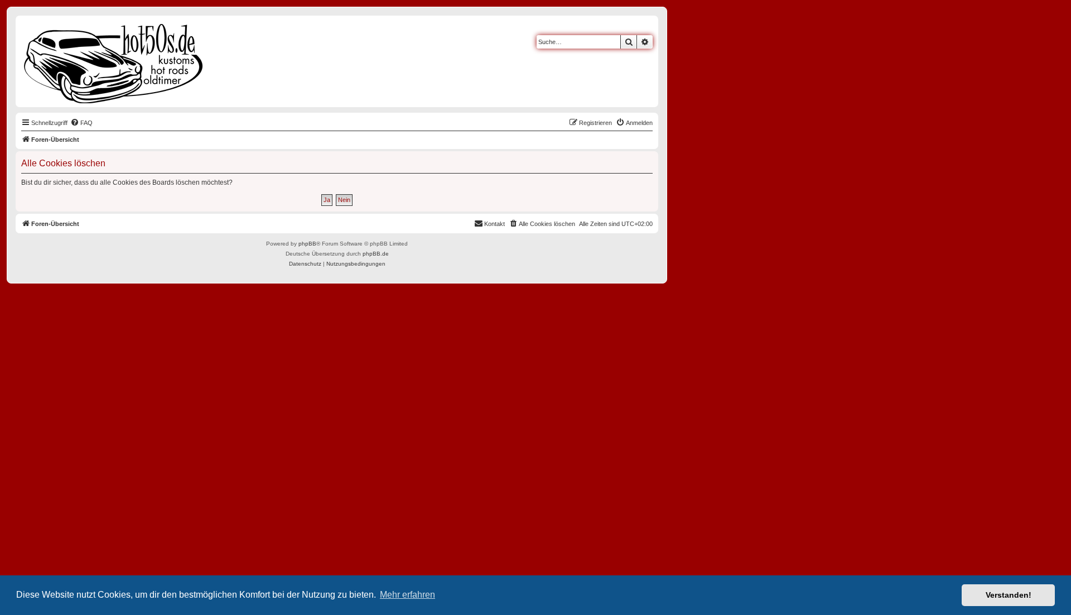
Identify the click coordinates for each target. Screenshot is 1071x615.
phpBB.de (376, 254)
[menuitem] (81, 122)
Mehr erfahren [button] (407, 594)
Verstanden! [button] (1008, 594)
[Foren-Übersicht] (114, 61)
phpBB (307, 244)
